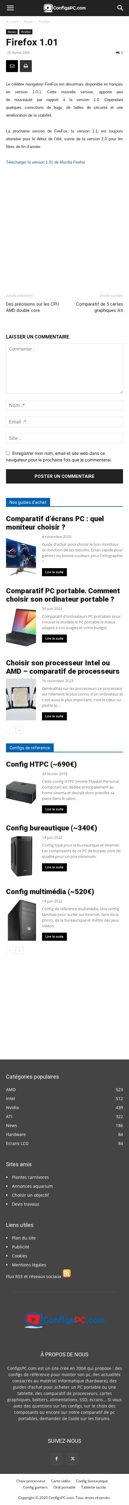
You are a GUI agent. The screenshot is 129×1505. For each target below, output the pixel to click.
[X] (73, 1459)
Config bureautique (92, 1480)
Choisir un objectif (30, 1195)
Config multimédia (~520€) (50, 892)
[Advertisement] (64, 227)
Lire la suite (54, 572)
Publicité (20, 1247)
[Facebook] (56, 1459)
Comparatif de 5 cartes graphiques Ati (99, 307)
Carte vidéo (60, 1480)
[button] (10, 8)
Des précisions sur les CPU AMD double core (32, 307)
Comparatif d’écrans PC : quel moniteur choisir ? (55, 523)
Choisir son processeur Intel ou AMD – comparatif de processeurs (63, 667)
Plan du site (24, 1238)
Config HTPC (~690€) (41, 764)
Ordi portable (64, 1487)
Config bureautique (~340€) (51, 828)
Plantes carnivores (30, 1177)
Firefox (44, 21)
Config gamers (35, 1487)
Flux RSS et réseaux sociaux (34, 1276)
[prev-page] (10, 730)
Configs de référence (30, 747)
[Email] (12, 66)
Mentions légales (29, 1265)
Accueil (12, 21)
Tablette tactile (93, 1487)
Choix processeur (30, 1480)
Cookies (19, 1256)
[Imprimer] (26, 66)
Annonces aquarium (32, 1186)
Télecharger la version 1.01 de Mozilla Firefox (45, 162)
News (28, 21)
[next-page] (19, 730)
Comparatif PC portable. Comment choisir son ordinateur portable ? (63, 595)
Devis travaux (25, 1204)
